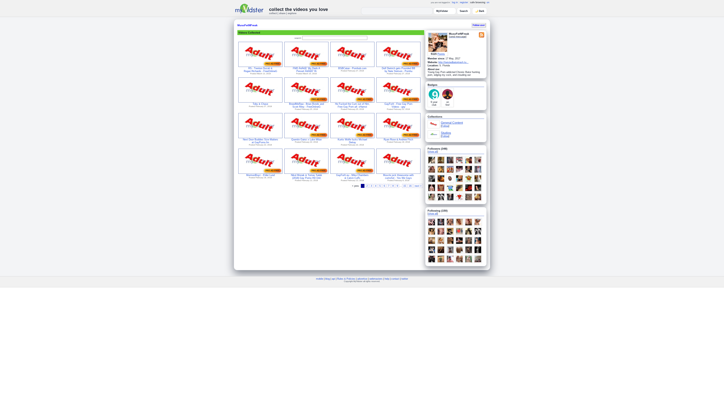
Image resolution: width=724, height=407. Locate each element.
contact (395, 278)
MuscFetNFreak (247, 25)
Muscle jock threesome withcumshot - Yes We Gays (398, 176)
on (488, 2)
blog (327, 278)
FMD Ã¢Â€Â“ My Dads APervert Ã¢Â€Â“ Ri (306, 70)
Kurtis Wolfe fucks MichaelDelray (352, 141)
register (464, 2)
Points (441, 53)
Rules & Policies (346, 278)
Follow (445, 126)
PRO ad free (272, 64)
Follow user (479, 25)
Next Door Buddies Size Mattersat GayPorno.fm (260, 141)
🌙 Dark (479, 11)
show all (432, 151)
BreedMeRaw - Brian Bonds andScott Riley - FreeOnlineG (306, 105)
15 (404, 185)
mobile (319, 278)
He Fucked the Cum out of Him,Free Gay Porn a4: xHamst (352, 105)
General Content (452, 122)
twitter (404, 278)
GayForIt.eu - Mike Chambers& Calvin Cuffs (352, 176)
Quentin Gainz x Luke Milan (306, 139)
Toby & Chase (260, 104)
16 (410, 185)
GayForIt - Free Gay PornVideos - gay (398, 105)
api (333, 278)
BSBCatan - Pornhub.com (352, 68)
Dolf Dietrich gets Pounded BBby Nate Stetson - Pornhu (398, 70)
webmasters (376, 278)
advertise (362, 278)
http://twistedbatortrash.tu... (453, 62)
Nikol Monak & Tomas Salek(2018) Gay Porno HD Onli (306, 176)
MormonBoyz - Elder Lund (260, 175)
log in (455, 2)
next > (418, 185)
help (387, 278)
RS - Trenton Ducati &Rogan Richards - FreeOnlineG (260, 70)
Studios (446, 133)
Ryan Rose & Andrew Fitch (398, 139)
